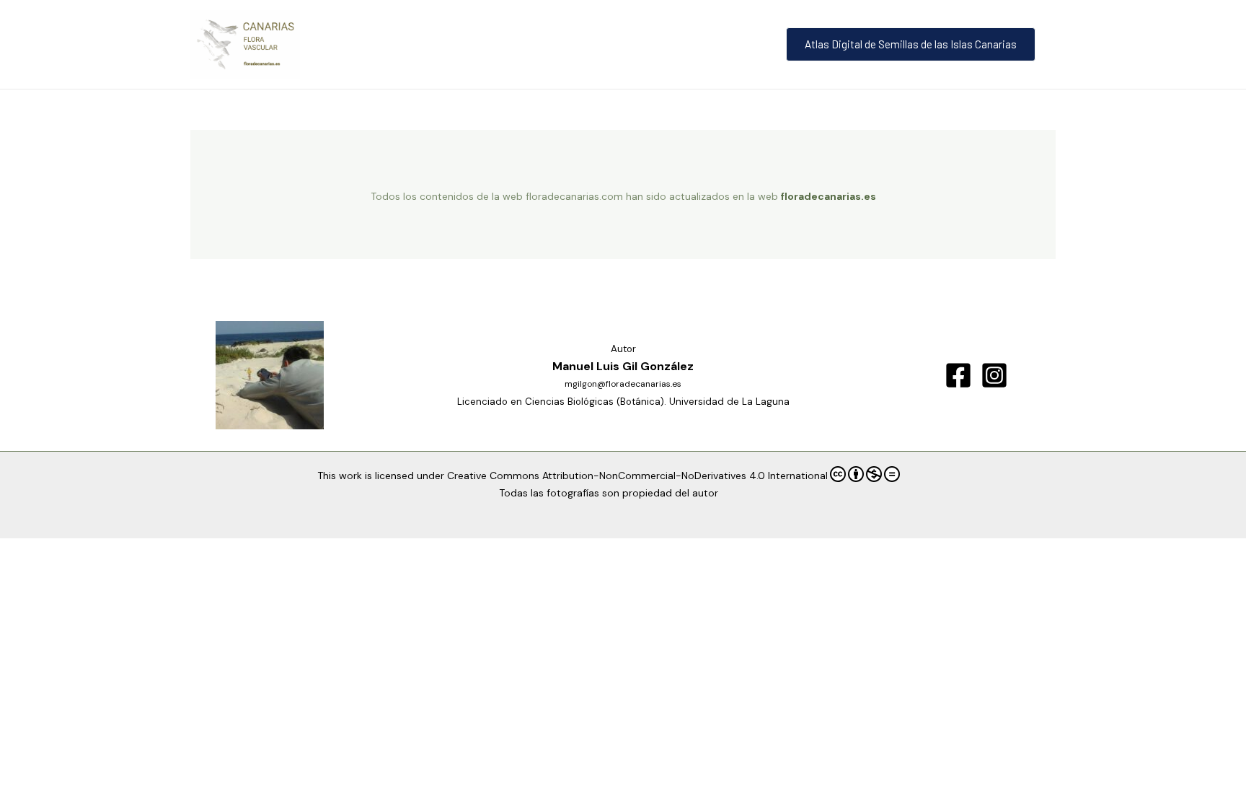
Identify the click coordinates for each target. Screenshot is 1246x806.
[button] (914, 44)
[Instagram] (994, 375)
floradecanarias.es (828, 196)
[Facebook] (958, 375)
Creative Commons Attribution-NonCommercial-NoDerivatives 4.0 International (637, 475)
